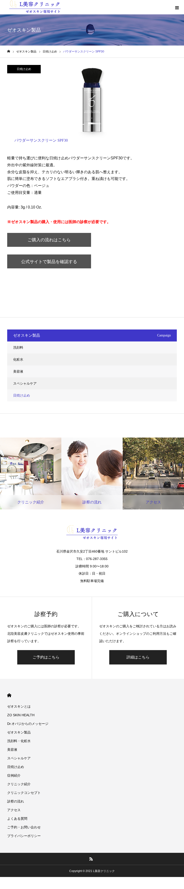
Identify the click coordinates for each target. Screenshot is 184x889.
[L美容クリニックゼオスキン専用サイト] (92, 533)
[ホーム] (8, 51)
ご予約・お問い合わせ (24, 827)
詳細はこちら (138, 657)
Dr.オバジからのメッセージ (27, 724)
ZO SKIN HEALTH (20, 715)
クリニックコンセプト (24, 793)
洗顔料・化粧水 (19, 741)
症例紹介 (14, 775)
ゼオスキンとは (19, 706)
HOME (9, 695)
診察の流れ (15, 801)
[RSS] (91, 858)
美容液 (18, 371)
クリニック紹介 (19, 784)
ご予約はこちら (46, 657)
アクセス (14, 810)
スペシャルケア (25, 383)
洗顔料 (18, 347)
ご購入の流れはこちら (49, 239)
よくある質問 (17, 818)
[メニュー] (177, 7)
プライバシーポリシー (24, 836)
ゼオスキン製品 (19, 732)
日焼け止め (24, 69)
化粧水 (18, 359)
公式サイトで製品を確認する (49, 261)
